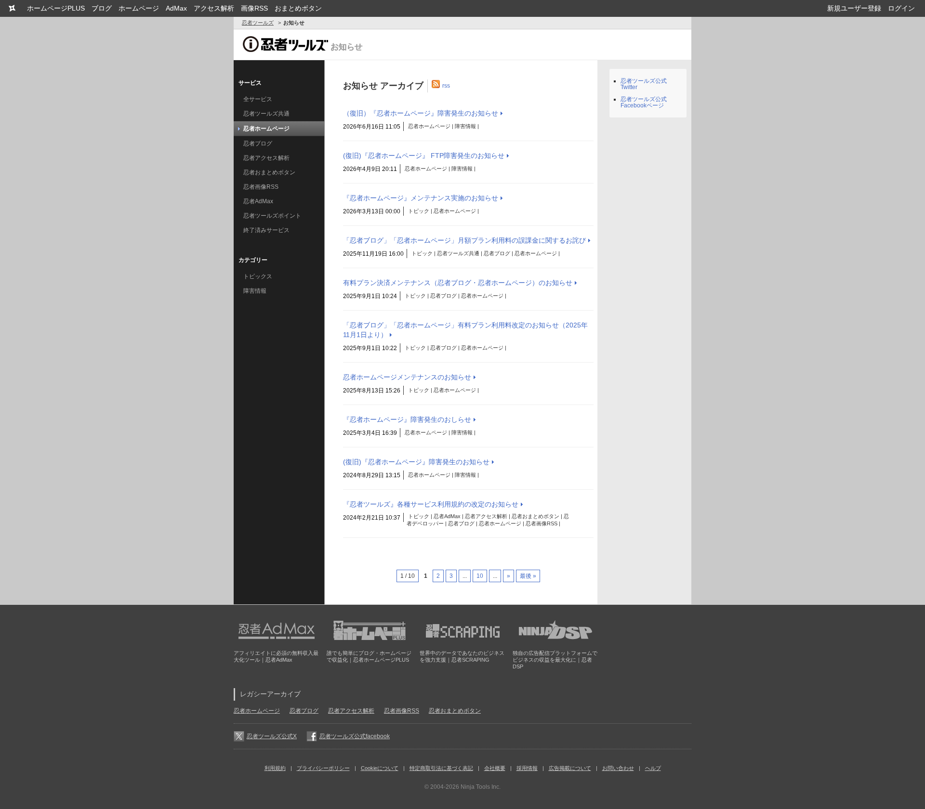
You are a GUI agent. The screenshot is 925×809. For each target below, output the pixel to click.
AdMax (176, 8)
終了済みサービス (266, 230)
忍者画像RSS (260, 186)
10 (479, 576)
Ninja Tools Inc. (481, 786)
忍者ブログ (257, 143)
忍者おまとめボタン (269, 172)
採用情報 (527, 768)
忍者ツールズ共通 (266, 113)
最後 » (528, 576)
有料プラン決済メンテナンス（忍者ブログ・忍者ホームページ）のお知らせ (457, 283)
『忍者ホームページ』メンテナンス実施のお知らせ (420, 198)
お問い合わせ (618, 768)
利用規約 (275, 768)
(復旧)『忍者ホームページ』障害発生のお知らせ (416, 462)
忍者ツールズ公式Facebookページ (644, 102)
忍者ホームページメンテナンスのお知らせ (407, 377)
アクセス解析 (214, 8)
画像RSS (254, 8)
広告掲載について (570, 768)
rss (446, 85)
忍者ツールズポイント (272, 215)
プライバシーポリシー (323, 768)
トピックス (257, 276)
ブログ (102, 8)
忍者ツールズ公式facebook (354, 736)
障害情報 (254, 290)
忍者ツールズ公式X (272, 736)
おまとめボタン (298, 8)
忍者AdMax (258, 201)
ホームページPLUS (56, 8)
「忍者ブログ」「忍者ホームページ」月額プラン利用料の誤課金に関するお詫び (464, 240)
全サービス (257, 99)
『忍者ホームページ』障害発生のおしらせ (407, 419)
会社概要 (494, 768)
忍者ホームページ (266, 128)
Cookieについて (379, 768)
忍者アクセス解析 (266, 158)
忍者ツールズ (258, 23)
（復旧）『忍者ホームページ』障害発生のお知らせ (420, 113)
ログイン (901, 8)
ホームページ (139, 8)
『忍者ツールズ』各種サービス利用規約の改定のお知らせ (430, 504)
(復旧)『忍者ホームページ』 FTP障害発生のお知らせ (423, 155)
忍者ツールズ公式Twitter (644, 84)
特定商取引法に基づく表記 (441, 768)
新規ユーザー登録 (854, 8)
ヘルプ (653, 768)
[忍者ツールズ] (11, 8)
